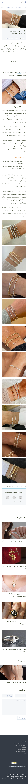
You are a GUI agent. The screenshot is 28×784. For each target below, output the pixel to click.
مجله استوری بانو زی (21, 751)
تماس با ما (23, 747)
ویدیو (25, 753)
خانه (25, 7)
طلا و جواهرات (10, 7)
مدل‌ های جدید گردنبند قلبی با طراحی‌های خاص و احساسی (13, 167)
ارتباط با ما (23, 742)
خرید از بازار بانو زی (21, 749)
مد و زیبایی (18, 7)
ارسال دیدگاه (22, 718)
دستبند (2, 7)
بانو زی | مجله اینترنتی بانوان (19, 743)
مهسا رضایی (19, 486)
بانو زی (19, 72)
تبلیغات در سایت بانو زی (20, 745)
